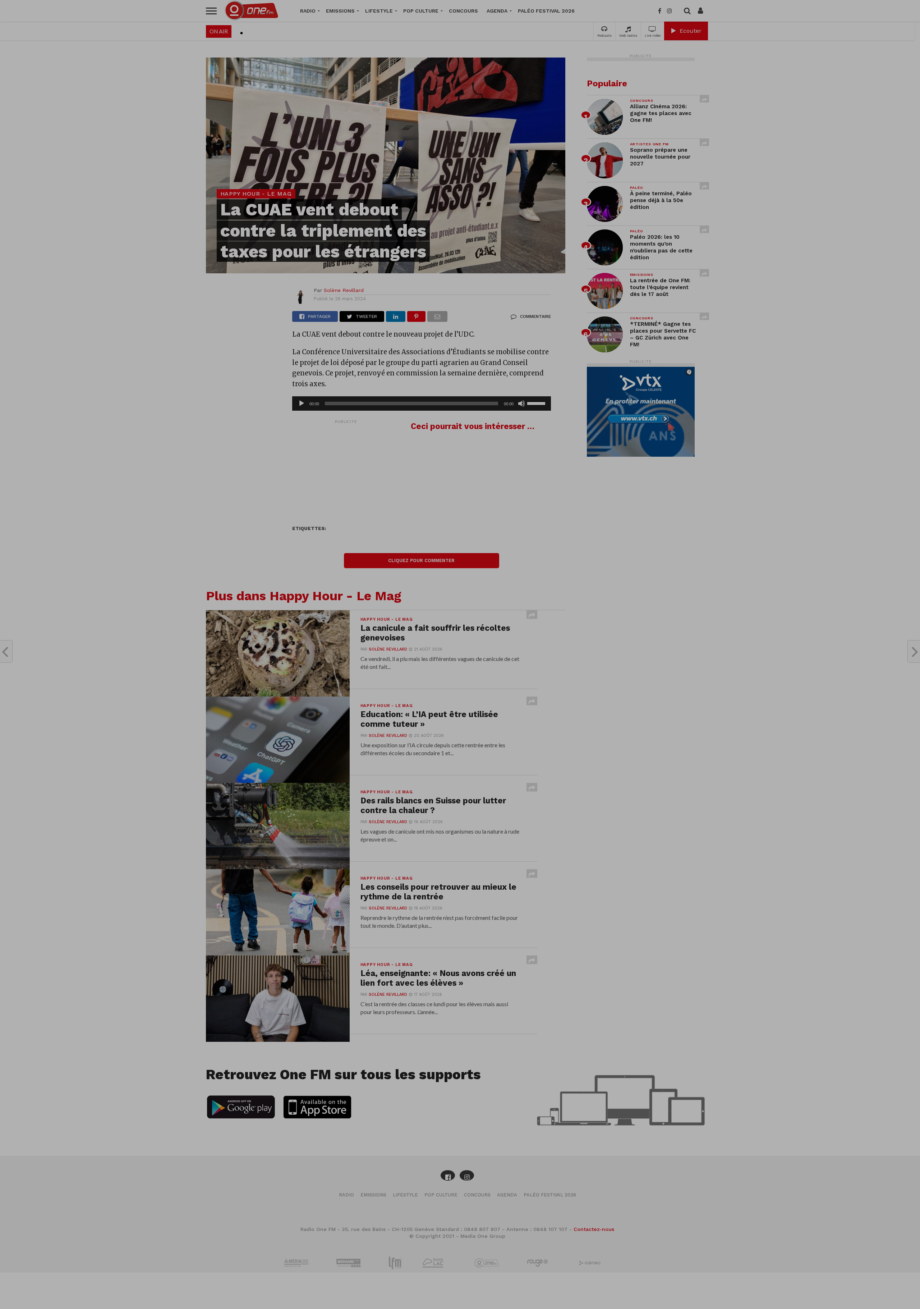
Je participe (460, 660)
